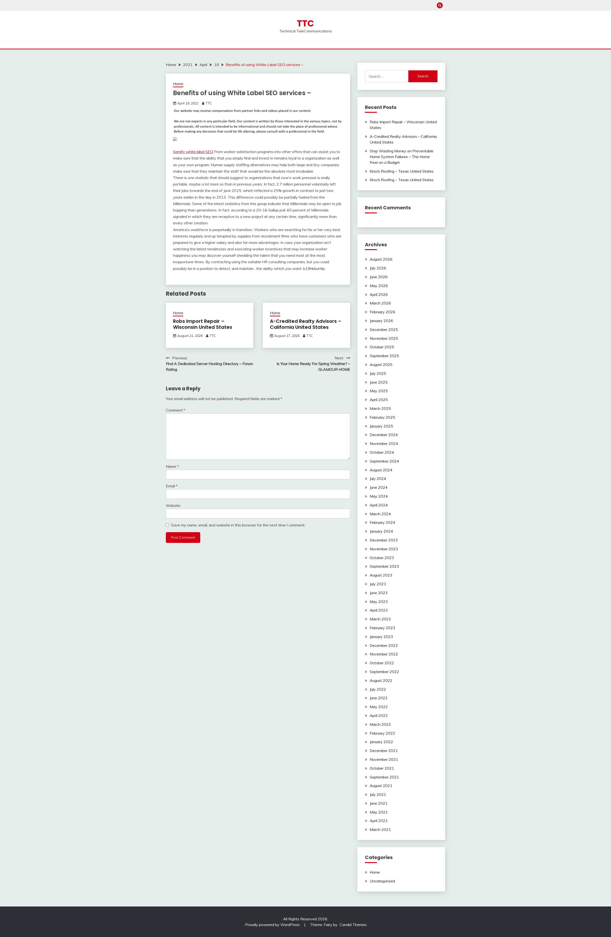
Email (172, 486)
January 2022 (381, 741)
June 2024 (379, 487)
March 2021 (380, 829)
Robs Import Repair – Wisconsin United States (202, 324)
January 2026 (381, 320)
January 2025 (381, 426)
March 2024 (380, 513)
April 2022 (379, 715)
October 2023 (382, 557)
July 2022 (378, 689)
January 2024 (381, 531)
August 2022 (381, 680)
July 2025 (378, 373)
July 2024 (378, 478)
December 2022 (384, 645)
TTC (305, 23)
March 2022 (380, 724)
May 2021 (379, 812)
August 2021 (381, 785)
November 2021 (384, 759)
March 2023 (380, 619)
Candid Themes (353, 924)
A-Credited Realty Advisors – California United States (306, 324)
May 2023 (379, 601)
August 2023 (381, 575)
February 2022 (382, 733)
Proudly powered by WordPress (273, 924)
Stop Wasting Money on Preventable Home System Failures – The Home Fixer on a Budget (401, 157)
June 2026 (379, 276)
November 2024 (384, 443)
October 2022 (382, 662)
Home (178, 84)
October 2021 (382, 768)
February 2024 (382, 522)
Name (172, 466)
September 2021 (384, 777)
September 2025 (384, 355)
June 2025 (379, 382)
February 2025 (382, 417)
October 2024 (382, 452)
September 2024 (384, 461)
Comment (175, 410)
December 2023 (384, 540)
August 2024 (381, 470)
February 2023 (382, 627)
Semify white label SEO (193, 151)
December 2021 (384, 750)
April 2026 (379, 294)
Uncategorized (382, 881)
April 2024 (379, 505)
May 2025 (379, 390)
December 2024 (384, 434)
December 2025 (384, 329)
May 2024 (379, 496)
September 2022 (384, 671)
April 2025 (379, 399)
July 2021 (378, 794)
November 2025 (384, 338)
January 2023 (381, 636)
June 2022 (379, 697)
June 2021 (379, 803)
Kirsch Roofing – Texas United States (402, 171)
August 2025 (381, 364)
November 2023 (384, 548)
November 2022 (384, 654)
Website (173, 505)
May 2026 (379, 285)
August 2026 (381, 259)
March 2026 (380, 303)
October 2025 (382, 347)
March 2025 (380, 408)
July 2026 (378, 268)
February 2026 (382, 311)
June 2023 (379, 592)
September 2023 (384, 566)
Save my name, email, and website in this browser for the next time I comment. (238, 525)
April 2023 (379, 610)
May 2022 (379, 706)
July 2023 (378, 584)
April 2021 (379, 820)
